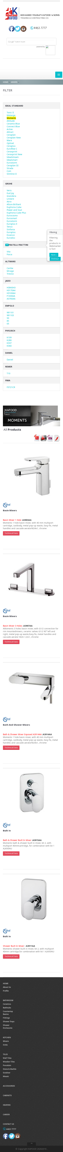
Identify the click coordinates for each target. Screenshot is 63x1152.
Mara (9, 140)
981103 (10, 315)
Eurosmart (12, 218)
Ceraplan (11, 134)
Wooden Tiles (9, 1061)
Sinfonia (11, 229)
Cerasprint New (14, 154)
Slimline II (12, 173)
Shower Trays (8, 1021)
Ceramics (7, 1004)
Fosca (9, 254)
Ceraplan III (12, 165)
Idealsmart (12, 159)
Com (9, 171)
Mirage (10, 271)
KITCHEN (7, 1037)
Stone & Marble (9, 1069)
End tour (55, 258)
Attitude (11, 120)
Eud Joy (10, 193)
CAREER (6, 1114)
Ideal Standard (14, 105)
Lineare (10, 198)
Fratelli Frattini (18, 244)
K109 (9, 337)
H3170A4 (11, 290)
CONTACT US (8, 1124)
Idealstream (13, 157)
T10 (8, 373)
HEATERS (7, 1105)
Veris (9, 190)
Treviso (10, 273)
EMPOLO (9, 305)
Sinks (5, 1045)
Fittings (6, 1018)
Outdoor (6, 1072)
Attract (10, 132)
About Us (7, 987)
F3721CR (11, 387)
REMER (8, 366)
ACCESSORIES (9, 1086)
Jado (8, 280)
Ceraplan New (14, 137)
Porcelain (7, 1065)
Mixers (6, 1041)
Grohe (8, 183)
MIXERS (14, 82)
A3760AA (11, 298)
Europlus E (12, 223)
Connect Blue (13, 126)
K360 (9, 345)
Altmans (10, 261)
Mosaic (6, 1076)
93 (8, 318)
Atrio (9, 201)
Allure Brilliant (14, 204)
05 (8, 323)
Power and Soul (14, 210)
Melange (11, 115)
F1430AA (11, 295)
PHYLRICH (10, 330)
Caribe (10, 268)
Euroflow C (12, 148)
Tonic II (10, 112)
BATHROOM (8, 1000)
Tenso (9, 226)
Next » (54, 254)
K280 (9, 340)
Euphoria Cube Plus (16, 212)
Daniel (10, 359)
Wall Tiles (7, 1058)
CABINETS (7, 1095)
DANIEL (9, 352)
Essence (11, 235)
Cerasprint (12, 151)
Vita (8, 251)
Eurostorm (12, 162)
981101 (10, 312)
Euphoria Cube (14, 207)
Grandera (11, 196)
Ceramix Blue (13, 123)
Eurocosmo (12, 215)
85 (8, 320)
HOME (5, 82)
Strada (10, 168)
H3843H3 (11, 287)
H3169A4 (11, 293)
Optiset (10, 143)
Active (10, 129)
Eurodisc (11, 237)
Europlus (11, 232)
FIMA (7, 380)
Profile (6, 991)
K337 (9, 343)
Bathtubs (7, 1007)
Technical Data (11, 533)
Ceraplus (11, 146)
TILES (5, 1054)
